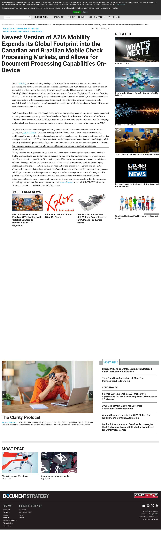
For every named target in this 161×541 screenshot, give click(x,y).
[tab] (111, 362)
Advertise (6, 509)
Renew (21, 515)
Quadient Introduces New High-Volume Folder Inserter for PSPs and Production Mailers (92, 218)
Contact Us (7, 526)
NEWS (36, 192)
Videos (5, 515)
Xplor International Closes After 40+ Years (58, 216)
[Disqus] (61, 263)
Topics (71, 17)
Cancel (21, 518)
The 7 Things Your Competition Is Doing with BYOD (137, 154)
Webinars (114, 17)
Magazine (58, 17)
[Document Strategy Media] (26, 496)
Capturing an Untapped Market (55, 476)
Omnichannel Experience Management (23, 31)
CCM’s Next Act (122, 63)
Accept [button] (76, 12)
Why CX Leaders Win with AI (15, 476)
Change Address (25, 512)
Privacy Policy (120, 4)
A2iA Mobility (29, 132)
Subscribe (22, 509)
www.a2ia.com (66, 182)
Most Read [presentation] (110, 362)
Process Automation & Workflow (21, 28)
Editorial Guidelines (9, 520)
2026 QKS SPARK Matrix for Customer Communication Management (122, 407)
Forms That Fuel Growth (125, 125)
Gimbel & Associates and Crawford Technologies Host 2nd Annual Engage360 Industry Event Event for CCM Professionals (128, 427)
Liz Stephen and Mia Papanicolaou (48, 427)
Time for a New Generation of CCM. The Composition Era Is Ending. (69, 420)
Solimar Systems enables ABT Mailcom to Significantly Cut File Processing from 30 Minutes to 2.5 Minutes (129, 397)
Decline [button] (85, 12)
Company (8, 505)
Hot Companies (96, 17)
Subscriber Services (30, 505)
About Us (6, 518)
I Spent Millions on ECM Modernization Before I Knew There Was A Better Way (127, 370)
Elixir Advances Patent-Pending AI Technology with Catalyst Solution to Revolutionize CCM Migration (27, 220)
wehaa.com (154, 519)
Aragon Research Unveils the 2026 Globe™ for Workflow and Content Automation (126, 416)
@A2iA (22, 83)
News (81, 17)
